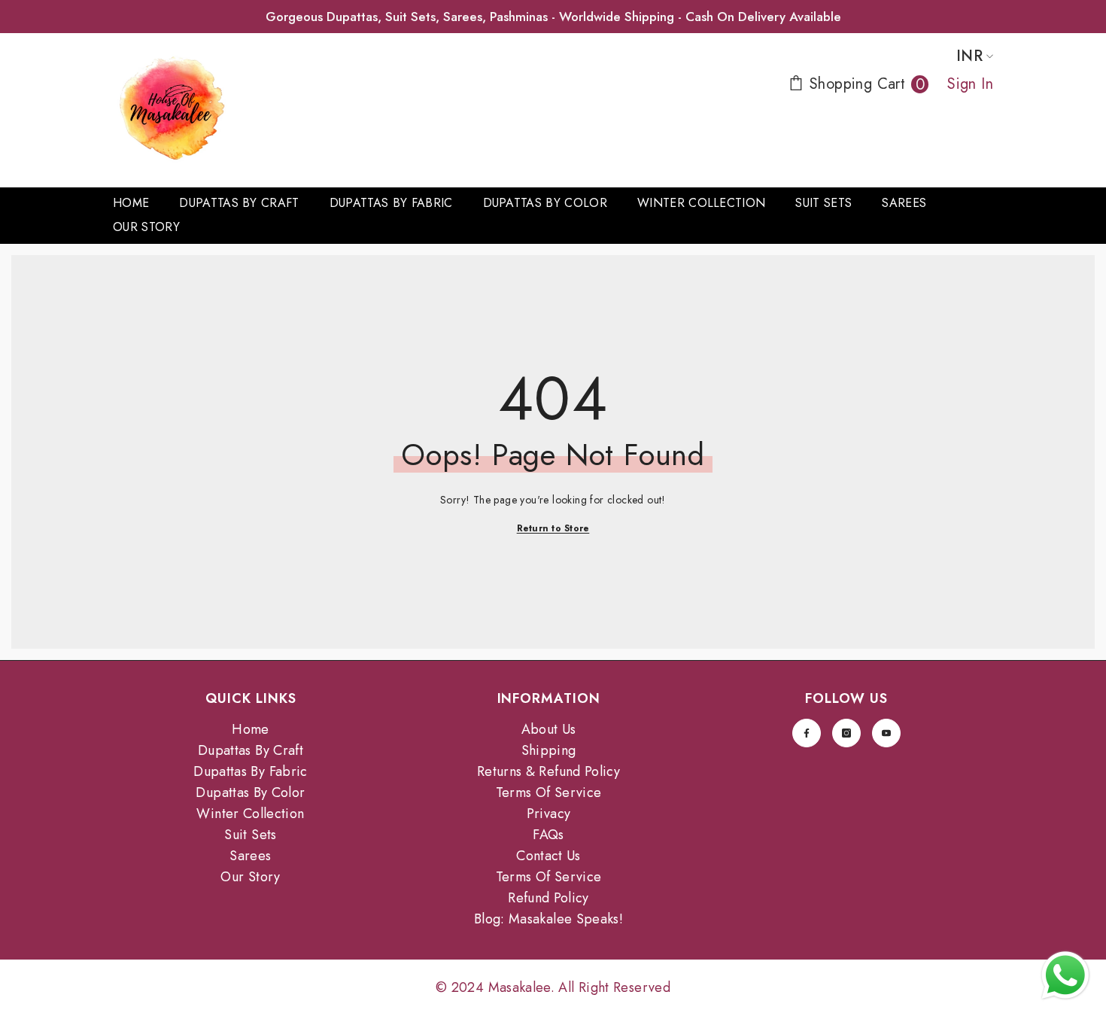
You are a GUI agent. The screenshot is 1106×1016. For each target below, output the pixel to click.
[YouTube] (886, 733)
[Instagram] (846, 733)
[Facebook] (806, 733)
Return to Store (553, 528)
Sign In (970, 84)
